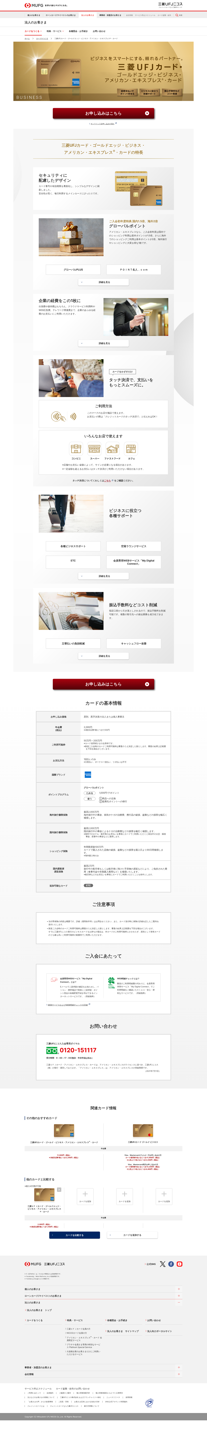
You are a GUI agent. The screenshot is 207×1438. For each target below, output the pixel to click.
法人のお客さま (36, 22)
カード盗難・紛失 (164, 15)
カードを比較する (75, 1235)
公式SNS (151, 1264)
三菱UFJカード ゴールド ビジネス (143, 1142)
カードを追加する (132, 1235)
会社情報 (129, 15)
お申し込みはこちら (103, 113)
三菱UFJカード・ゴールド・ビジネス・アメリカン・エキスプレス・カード (64, 1142)
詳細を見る (104, 282)
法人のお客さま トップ (39, 1310)
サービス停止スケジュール (145, 15)
